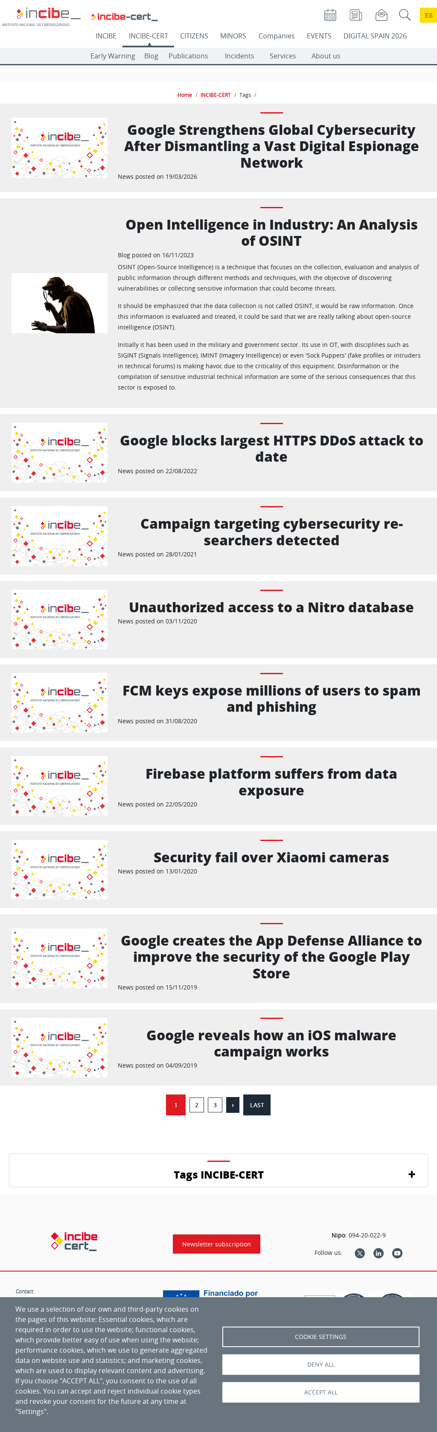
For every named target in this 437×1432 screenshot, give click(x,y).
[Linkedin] (378, 1252)
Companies (277, 36)
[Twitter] (360, 1252)
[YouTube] (397, 1252)
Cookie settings (321, 1337)
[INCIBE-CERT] (74, 1241)
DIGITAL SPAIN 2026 (375, 36)
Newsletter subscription (216, 1244)
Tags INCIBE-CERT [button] (219, 1174)
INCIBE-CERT (148, 36)
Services (283, 56)
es (429, 15)
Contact (24, 1291)
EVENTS (319, 36)
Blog (151, 56)
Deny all (321, 1364)
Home (185, 94)
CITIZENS (194, 36)
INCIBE (106, 36)
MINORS (233, 36)
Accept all (321, 1392)
